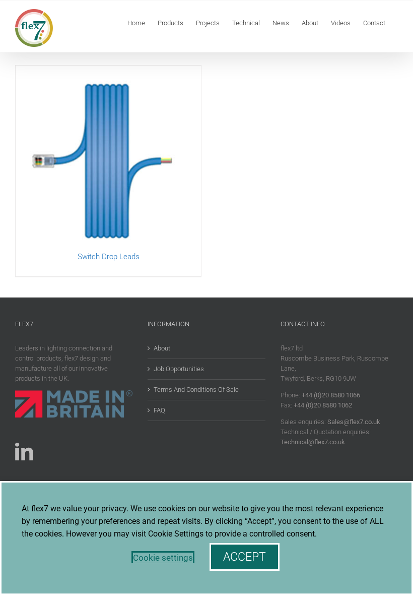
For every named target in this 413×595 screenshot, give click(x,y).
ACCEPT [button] (244, 557)
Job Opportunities (179, 369)
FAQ (159, 410)
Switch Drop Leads (109, 256)
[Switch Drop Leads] (108, 158)
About (162, 348)
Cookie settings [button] (163, 558)
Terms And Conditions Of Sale (196, 389)
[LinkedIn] (24, 452)
